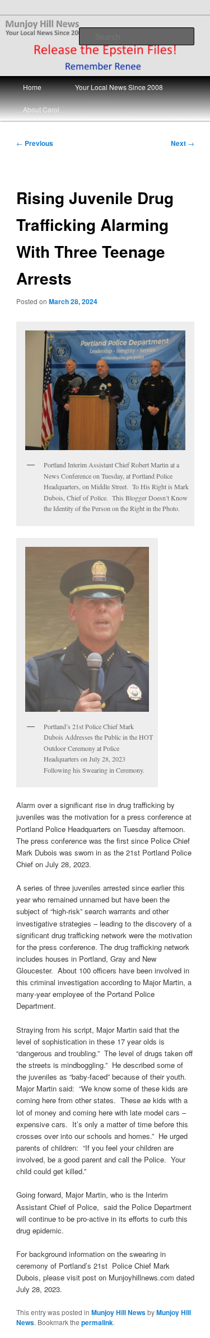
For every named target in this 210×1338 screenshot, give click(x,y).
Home (32, 87)
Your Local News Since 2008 (119, 87)
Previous (34, 143)
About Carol (41, 109)
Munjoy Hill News (118, 1312)
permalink (97, 1322)
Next (182, 143)
